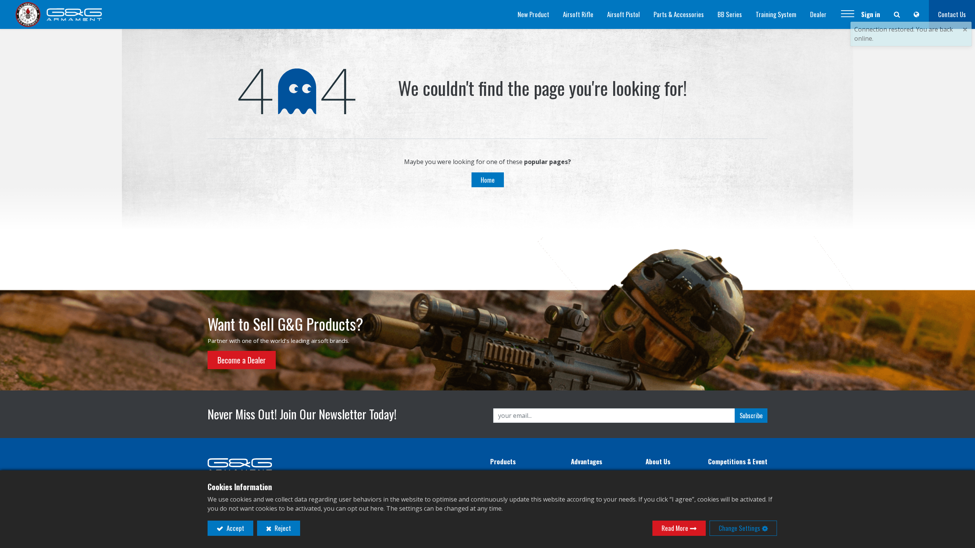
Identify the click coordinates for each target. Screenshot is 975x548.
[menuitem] (533, 14)
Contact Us (952, 14)
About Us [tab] (658, 461)
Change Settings (739, 528)
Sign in (870, 14)
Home (488, 180)
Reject (282, 528)
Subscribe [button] (751, 415)
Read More (675, 528)
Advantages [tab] (586, 461)
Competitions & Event (737, 461)
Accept (234, 528)
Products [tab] (503, 461)
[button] (847, 14)
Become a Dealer (241, 360)
